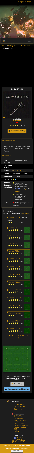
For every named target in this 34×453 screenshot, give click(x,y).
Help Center (18, 435)
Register (29, 2)
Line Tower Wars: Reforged (20, 421)
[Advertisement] (17, 20)
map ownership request (21, 191)
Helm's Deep (18, 431)
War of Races (19, 424)
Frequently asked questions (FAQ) (18, 441)
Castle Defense (24, 46)
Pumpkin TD (18, 418)
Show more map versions (18, 336)
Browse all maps (20, 404)
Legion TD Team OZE (20, 428)
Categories (12, 46)
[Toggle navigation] (29, 41)
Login (21, 2)
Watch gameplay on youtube (21, 204)
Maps (4, 46)
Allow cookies (17, 451)
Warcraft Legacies (21, 426)
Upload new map (20, 407)
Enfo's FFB (18, 416)
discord (17, 188)
